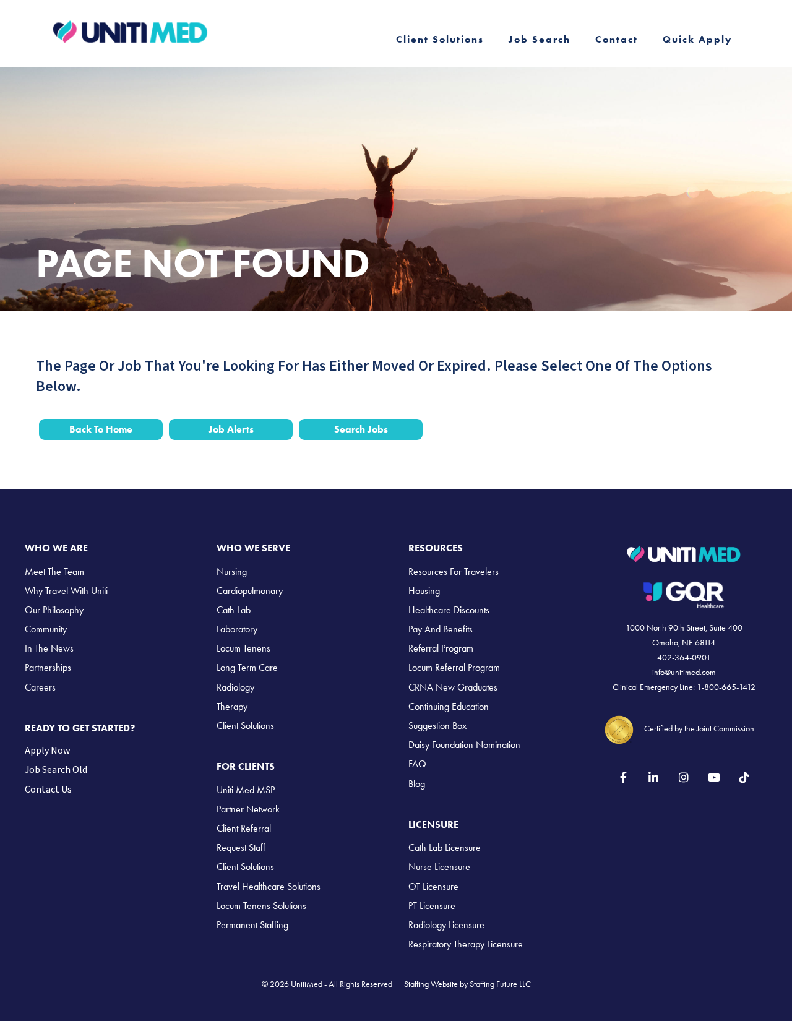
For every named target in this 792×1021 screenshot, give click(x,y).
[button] (623, 777)
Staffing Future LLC (500, 984)
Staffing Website (431, 984)
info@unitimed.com (684, 672)
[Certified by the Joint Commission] (619, 728)
